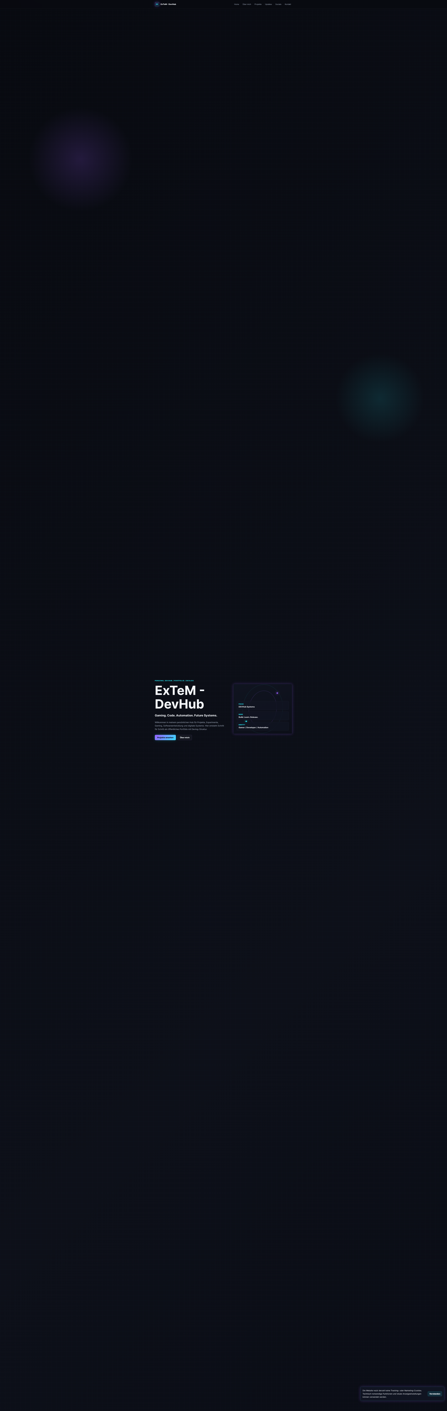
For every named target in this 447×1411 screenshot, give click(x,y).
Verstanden (434, 1394)
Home (236, 4)
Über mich (247, 4)
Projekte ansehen (165, 737)
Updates (268, 4)
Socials (278, 4)
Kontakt (288, 4)
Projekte (258, 4)
